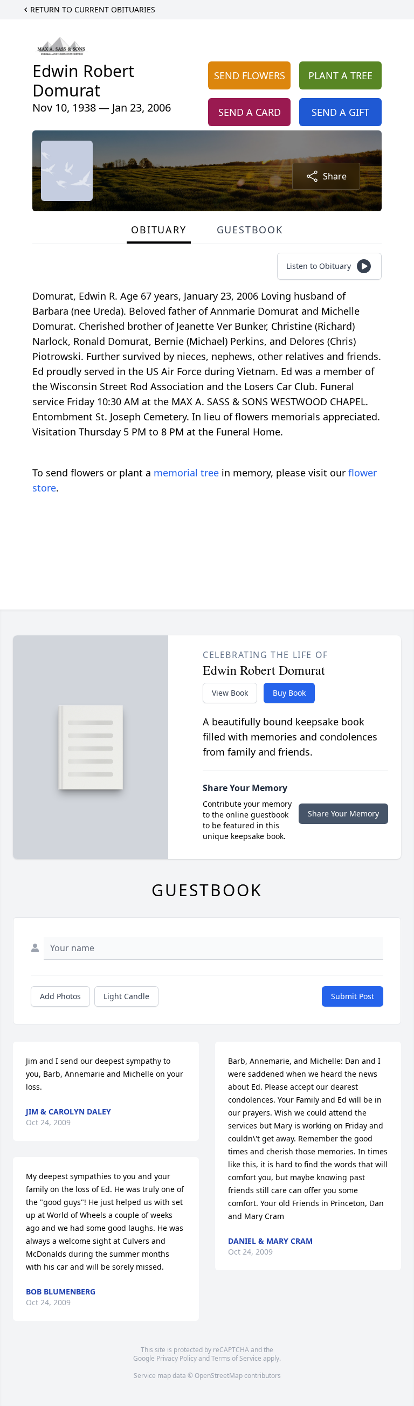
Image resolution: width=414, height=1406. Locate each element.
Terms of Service (236, 1358)
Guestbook (250, 229)
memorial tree (186, 472)
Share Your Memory (343, 813)
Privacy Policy (176, 1358)
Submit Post (352, 996)
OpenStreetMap (219, 1375)
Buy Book (289, 693)
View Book (230, 693)
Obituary (158, 229)
